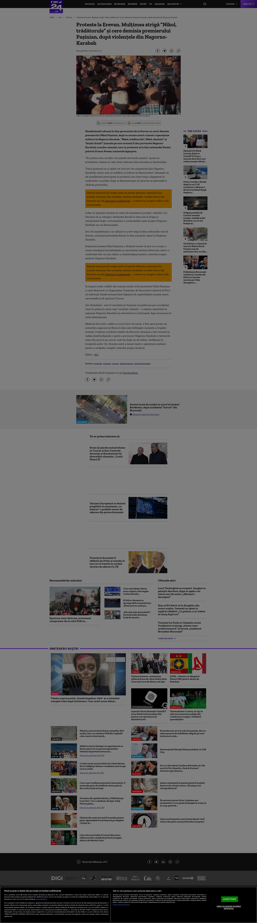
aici (69, 910)
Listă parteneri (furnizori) (121, 905)
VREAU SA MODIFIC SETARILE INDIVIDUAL (229, 907)
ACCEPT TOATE (229, 899)
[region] (128, 905)
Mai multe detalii (41, 899)
